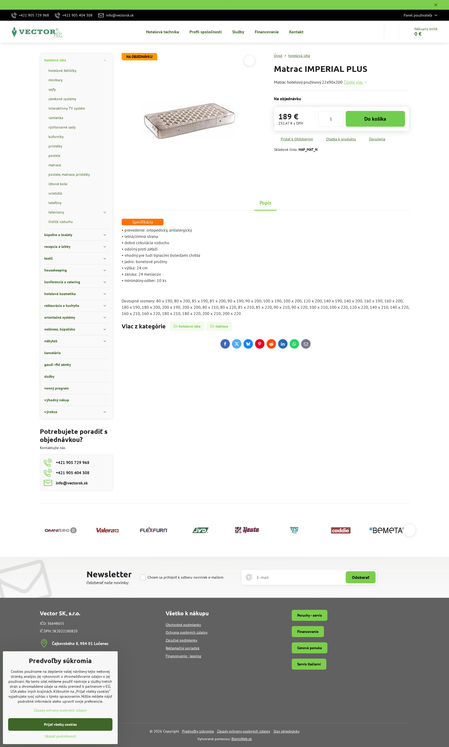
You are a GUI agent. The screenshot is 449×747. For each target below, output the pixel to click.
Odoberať (360, 577)
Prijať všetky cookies (60, 724)
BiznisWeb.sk (241, 739)
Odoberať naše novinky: (107, 582)
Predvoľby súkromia (198, 731)
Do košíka (375, 118)
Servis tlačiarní (309, 664)
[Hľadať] (391, 31)
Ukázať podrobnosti (60, 736)
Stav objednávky (286, 731)
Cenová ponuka (309, 647)
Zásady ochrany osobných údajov (243, 731)
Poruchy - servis (309, 615)
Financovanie (307, 631)
